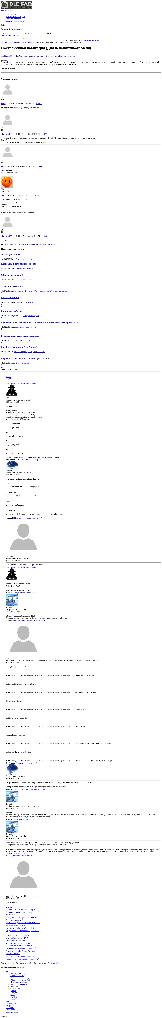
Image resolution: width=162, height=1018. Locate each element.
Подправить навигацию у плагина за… (22, 917)
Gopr (3, 195)
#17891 (37, 195)
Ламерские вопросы (31, 42)
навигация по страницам (34, 56)
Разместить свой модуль (15, 17)
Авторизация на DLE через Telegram (21, 951)
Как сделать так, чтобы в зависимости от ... (30, 620)
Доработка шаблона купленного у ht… (22, 910)
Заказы (8, 377)
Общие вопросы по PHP (20, 980)
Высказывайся (54, 963)
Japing (3, 104)
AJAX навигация (10, 297)
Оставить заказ (12, 14)
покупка (10, 907)
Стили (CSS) (15, 988)
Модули (9, 379)
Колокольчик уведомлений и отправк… (22, 959)
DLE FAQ (5, 42)
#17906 (44, 236)
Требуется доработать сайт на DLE (20, 928)
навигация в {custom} (12, 286)
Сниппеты (10, 1008)
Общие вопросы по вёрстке (21, 978)
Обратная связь (12, 1012)
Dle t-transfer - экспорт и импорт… (20, 946)
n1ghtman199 (6, 56)
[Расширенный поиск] (24, 38)
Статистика (10, 1010)
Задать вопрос (6, 10)
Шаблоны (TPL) (16, 986)
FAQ (7, 971)
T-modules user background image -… (21, 948)
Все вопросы (16, 42)
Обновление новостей (12, 275)
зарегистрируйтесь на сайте (43, 244)
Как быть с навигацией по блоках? (19, 347)
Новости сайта (12, 999)
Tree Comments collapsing (16, 940)
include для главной (11, 254)
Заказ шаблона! (12, 915)
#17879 (44, 134)
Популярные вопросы (19, 974)
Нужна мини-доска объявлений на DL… (23, 923)
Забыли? (4, 35)
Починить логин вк (14, 920)
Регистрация (13, 35)
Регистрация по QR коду (16, 925)
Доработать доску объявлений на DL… (22, 912)
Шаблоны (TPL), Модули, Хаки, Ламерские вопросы (46, 291)
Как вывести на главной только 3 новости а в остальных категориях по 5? (39, 322)
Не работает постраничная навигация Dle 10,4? (25, 358)
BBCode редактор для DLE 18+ (19, 935)
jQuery (13, 991)
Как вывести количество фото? (24, 383)
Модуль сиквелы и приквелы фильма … (22, 931)
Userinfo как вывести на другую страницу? (31, 789)
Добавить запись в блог (15, 21)
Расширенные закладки (25, 763)
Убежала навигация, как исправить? (20, 336)
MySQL (13, 997)
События (9, 374)
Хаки (12, 995)
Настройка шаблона (11, 311)
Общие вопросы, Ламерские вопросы (29, 352)
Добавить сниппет (13, 19)
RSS (32, 963)
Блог (7, 1001)
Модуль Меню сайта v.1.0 (24, 593)
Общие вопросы (17, 976)
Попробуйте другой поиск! (92, 40)
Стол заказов (11, 1003)
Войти (49, 33)
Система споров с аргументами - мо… (22, 956)
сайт (7, 62)
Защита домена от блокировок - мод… (22, 943)
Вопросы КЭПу (22, 363)
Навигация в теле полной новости (18, 264)
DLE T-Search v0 (13, 954)
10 (2, 367)
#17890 (39, 166)
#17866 (39, 104)
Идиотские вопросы (18, 984)
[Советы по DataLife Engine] (16, 8)
